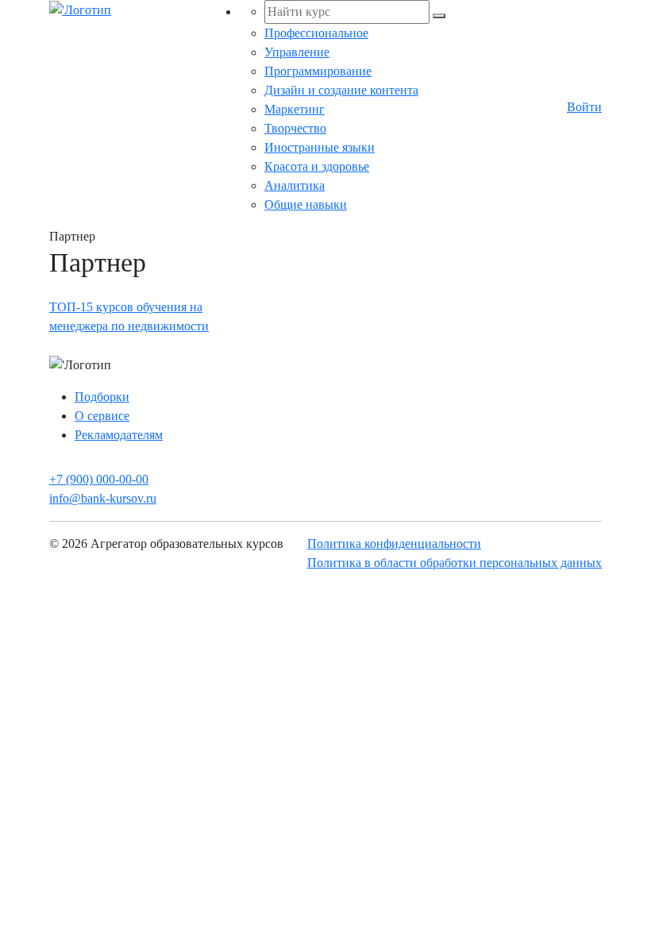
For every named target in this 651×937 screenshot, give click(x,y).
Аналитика (294, 185)
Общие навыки (305, 204)
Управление (296, 52)
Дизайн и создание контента (341, 90)
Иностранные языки (319, 147)
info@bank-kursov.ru (102, 498)
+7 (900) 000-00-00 (98, 479)
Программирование (318, 71)
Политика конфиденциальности (394, 543)
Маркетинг (294, 109)
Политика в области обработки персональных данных (454, 562)
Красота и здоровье (316, 166)
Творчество (295, 128)
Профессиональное (316, 33)
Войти (584, 107)
